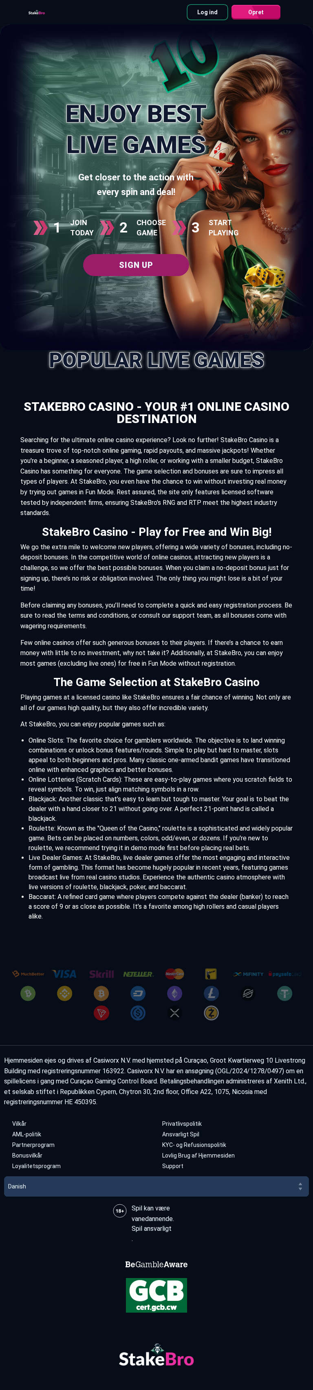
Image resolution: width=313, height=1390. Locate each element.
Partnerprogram (33, 1145)
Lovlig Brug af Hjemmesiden (198, 1155)
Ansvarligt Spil (180, 1134)
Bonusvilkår (27, 1155)
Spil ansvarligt (152, 1228)
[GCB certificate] (156, 1295)
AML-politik (26, 1134)
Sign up (136, 265)
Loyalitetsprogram (36, 1166)
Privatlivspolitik (182, 1123)
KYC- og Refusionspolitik (194, 1145)
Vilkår (19, 1123)
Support (172, 1166)
